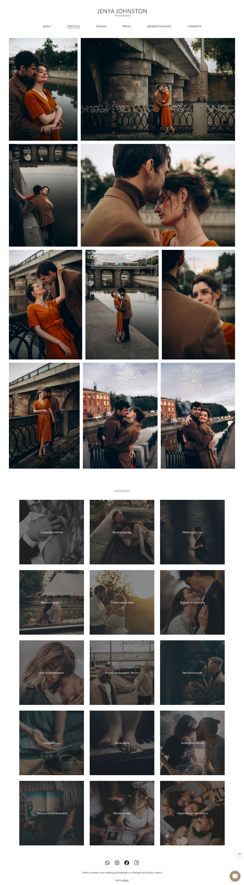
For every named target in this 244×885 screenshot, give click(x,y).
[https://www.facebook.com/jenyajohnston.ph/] (126, 862)
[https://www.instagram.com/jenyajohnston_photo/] (117, 862)
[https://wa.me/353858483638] (107, 862)
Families (101, 26)
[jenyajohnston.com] (122, 13)
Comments (194, 26)
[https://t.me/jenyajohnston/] (136, 862)
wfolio (125, 880)
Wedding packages (159, 26)
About (47, 26)
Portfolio (73, 26)
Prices (127, 26)
